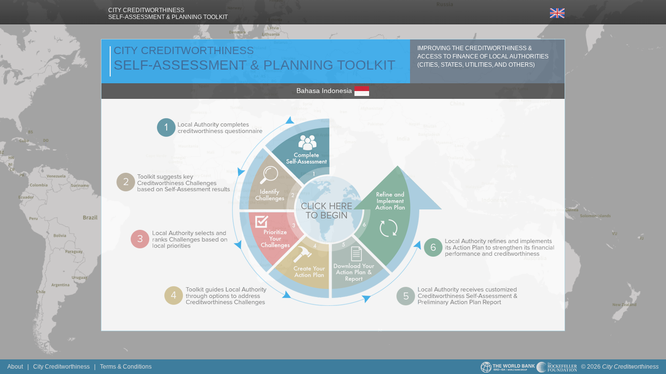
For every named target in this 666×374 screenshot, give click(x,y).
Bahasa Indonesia (325, 90)
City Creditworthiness (61, 366)
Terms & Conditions (126, 366)
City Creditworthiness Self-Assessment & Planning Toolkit (168, 13)
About (15, 366)
